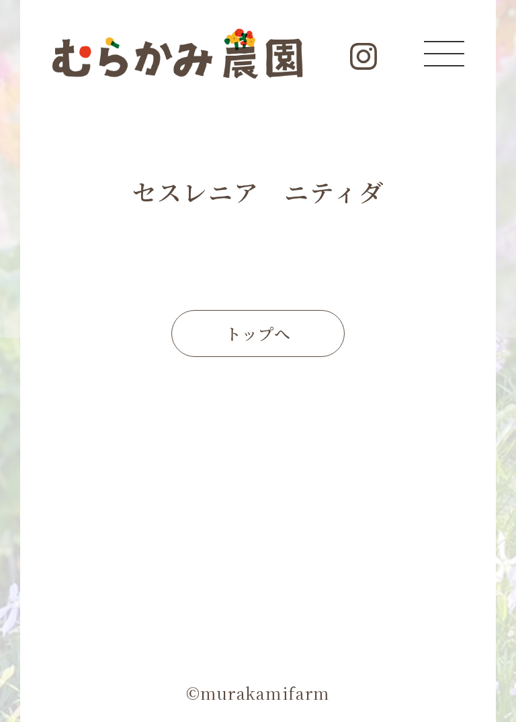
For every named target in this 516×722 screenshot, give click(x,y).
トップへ (258, 333)
